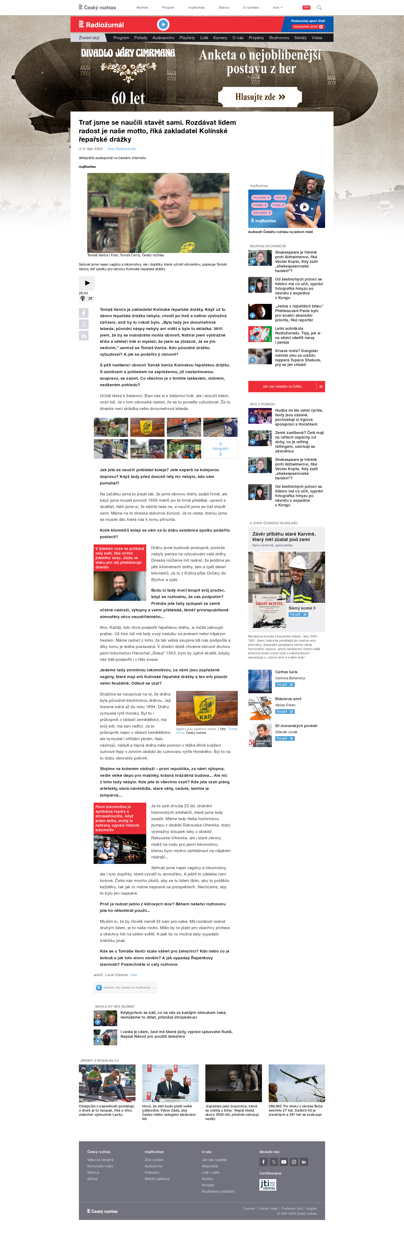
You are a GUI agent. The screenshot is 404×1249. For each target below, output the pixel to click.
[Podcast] (82, 299)
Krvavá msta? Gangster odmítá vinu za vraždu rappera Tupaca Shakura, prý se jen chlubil (298, 357)
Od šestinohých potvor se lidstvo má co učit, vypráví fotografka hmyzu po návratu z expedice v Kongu (299, 288)
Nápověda (210, 1166)
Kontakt (208, 1185)
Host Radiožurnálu (122, 149)
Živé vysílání (260, 212)
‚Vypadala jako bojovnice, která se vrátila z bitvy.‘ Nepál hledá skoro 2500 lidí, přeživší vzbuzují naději (232, 1112)
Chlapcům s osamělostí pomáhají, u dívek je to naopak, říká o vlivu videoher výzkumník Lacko (107, 1110)
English (312, 1208)
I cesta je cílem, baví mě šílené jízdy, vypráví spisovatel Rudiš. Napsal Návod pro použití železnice (177, 1034)
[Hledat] (319, 7)
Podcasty (152, 1173)
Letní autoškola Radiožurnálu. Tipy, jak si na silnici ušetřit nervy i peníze (297, 335)
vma (133, 975)
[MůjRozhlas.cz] (87, 167)
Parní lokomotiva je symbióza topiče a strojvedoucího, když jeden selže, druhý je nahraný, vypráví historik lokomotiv (117, 818)
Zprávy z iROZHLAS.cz (100, 1061)
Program (168, 7)
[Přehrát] (87, 283)
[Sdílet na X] (84, 324)
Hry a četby (259, 197)
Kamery (220, 37)
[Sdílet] (90, 299)
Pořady (141, 37)
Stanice (224, 7)
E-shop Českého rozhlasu (274, 523)
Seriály (300, 37)
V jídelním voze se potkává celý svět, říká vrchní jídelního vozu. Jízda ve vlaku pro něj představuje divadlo (120, 557)
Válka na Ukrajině (100, 1160)
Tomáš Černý (130, 255)
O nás (238, 37)
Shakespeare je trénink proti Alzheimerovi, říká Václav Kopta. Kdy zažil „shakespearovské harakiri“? (296, 261)
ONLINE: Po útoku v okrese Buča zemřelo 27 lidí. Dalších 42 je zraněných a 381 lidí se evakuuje (296, 1110)
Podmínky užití (292, 1208)
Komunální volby (100, 1166)
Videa (317, 37)
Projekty (256, 37)
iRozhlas (142, 7)
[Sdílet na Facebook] (84, 313)
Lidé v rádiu (211, 1173)
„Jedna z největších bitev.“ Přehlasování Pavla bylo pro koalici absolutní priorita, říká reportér (299, 313)
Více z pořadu (262, 404)
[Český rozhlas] (97, 7)
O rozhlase (251, 7)
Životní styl (89, 37)
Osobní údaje (268, 1208)
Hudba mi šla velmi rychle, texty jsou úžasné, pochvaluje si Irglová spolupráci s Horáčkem (299, 417)
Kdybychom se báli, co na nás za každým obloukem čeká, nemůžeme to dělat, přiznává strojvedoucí (174, 1014)
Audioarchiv (163, 37)
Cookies (249, 1208)
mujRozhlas (197, 7)
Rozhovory (279, 37)
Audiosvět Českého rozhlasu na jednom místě (280, 232)
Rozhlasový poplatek (218, 1191)
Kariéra (207, 1179)
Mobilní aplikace (157, 1179)
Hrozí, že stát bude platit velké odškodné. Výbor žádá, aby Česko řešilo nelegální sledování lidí (169, 1112)
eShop (92, 1179)
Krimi (279, 197)
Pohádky (258, 205)
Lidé (204, 37)
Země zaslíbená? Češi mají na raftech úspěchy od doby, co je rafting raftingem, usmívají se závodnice (299, 441)
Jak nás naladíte (214, 1160)
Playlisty (187, 37)
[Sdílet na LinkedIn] (84, 336)
